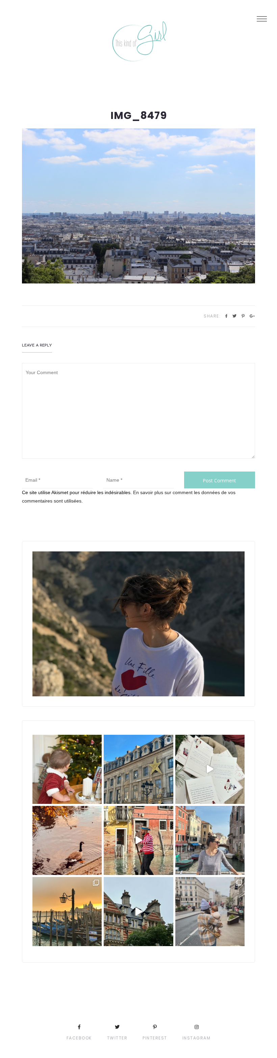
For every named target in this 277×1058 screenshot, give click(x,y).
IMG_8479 (138, 115)
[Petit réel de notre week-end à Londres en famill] (138, 911)
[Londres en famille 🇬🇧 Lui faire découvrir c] (210, 911)
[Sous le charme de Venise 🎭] (138, 840)
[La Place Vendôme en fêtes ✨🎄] (138, 769)
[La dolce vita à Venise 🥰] (210, 840)
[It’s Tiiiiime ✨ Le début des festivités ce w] (67, 769)
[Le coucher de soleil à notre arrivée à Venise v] (67, 911)
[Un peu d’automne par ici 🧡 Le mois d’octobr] (67, 840)
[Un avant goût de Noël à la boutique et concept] (210, 769)
